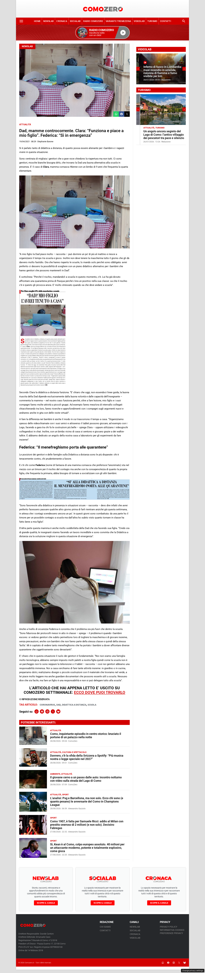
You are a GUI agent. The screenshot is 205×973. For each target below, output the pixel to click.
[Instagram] (47, 711)
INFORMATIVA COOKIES (172, 930)
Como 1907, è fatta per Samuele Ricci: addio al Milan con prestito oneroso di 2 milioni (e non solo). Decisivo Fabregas (86, 825)
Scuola (92, 704)
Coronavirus (47, 704)
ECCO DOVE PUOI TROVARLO (99, 692)
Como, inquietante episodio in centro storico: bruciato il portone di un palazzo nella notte (85, 735)
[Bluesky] (58, 711)
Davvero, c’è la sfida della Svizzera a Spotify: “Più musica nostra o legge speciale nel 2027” (86, 757)
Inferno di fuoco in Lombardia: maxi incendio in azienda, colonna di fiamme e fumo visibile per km (160, 71)
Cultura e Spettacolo (74, 752)
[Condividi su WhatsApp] (116, 114)
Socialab (75, 21)
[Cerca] (183, 21)
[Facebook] (42, 711)
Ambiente (55, 774)
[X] (53, 711)
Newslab (48, 21)
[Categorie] (21, 21)
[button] (102, 32)
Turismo (152, 21)
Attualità (25, 124)
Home (37, 21)
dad (58, 704)
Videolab (139, 21)
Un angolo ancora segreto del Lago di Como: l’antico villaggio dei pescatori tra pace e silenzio (160, 135)
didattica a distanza (74, 704)
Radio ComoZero (93, 21)
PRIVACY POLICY (168, 926)
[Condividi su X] (127, 114)
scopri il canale (46, 903)
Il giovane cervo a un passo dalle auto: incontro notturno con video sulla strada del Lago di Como (86, 779)
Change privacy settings (192, 970)
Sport (65, 794)
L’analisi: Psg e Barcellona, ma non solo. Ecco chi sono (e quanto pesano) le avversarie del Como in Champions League (86, 801)
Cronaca (61, 21)
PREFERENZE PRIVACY (171, 933)
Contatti (165, 21)
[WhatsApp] (36, 711)
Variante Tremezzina (118, 21)
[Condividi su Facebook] (121, 114)
